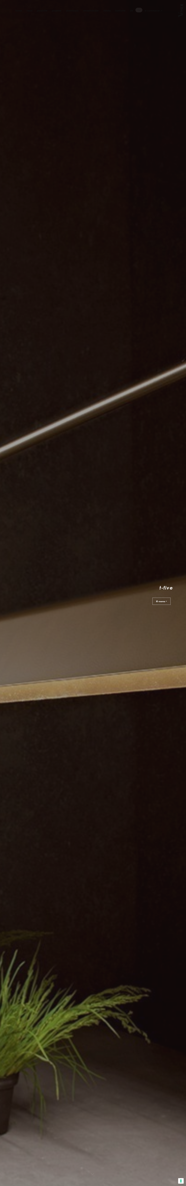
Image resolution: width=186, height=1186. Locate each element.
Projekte (56, 10)
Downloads (72, 10)
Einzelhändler (91, 10)
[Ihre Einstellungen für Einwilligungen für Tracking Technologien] (181, 1181)
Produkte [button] (42, 10)
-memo (160, 601)
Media (107, 10)
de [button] (131, 10)
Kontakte (120, 10)
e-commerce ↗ (153, 10)
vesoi (29, 10)
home (18, 10)
